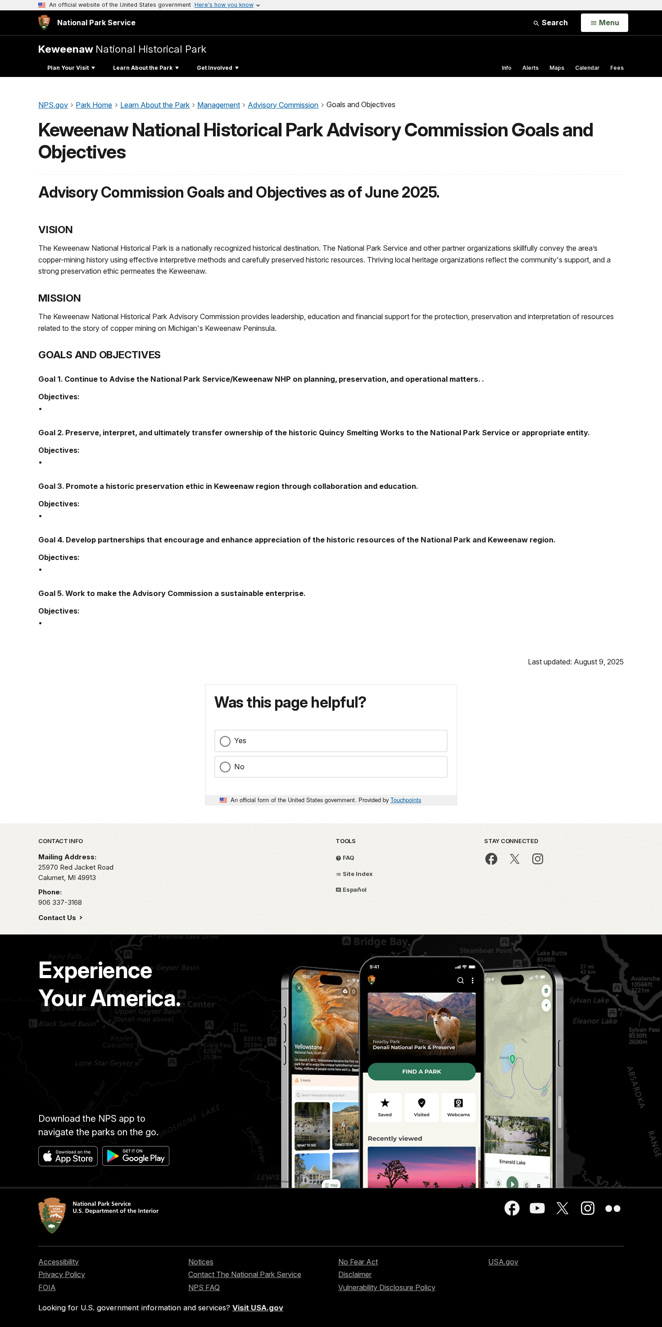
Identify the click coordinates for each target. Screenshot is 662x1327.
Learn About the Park (142, 67)
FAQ (347, 857)
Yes (240, 740)
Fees (617, 67)
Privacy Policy (61, 1274)
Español (354, 889)
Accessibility (58, 1261)
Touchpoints (405, 799)
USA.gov (503, 1261)
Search (554, 22)
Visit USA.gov (257, 1307)
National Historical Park (122, 49)
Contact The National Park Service (244, 1274)
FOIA (47, 1287)
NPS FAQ (204, 1287)
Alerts (530, 67)
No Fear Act (358, 1261)
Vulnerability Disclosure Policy (386, 1287)
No (239, 766)
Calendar (587, 67)
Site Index (357, 873)
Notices (200, 1261)
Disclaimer (355, 1274)
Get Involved (214, 67)
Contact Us (58, 917)
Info (507, 67)
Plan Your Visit (68, 67)
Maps (556, 67)
